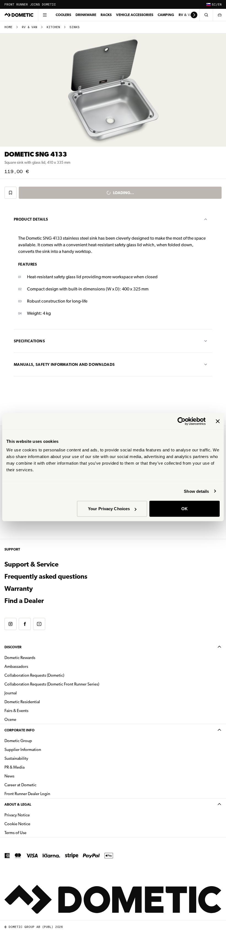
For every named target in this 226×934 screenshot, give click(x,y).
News (26, 776)
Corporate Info (19, 730)
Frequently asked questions (45, 576)
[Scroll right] (194, 15)
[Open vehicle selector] (219, 15)
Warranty (18, 588)
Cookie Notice (17, 823)
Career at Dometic (37, 784)
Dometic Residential (39, 701)
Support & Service (31, 564)
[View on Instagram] (10, 624)
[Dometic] (19, 15)
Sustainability (16, 758)
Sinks (74, 27)
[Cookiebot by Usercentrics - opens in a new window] (181, 421)
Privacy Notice (17, 815)
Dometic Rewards (19, 657)
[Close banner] (218, 421)
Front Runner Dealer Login (27, 793)
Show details (196, 491)
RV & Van (187, 15)
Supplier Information (22, 749)
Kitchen (53, 27)
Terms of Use (15, 832)
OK (184, 508)
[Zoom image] (113, 90)
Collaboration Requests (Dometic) (34, 675)
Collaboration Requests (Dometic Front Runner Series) (51, 684)
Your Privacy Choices (109, 508)
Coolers (63, 15)
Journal (10, 692)
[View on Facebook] (25, 624)
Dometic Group (35, 740)
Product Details (31, 219)
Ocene (10, 719)
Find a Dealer (24, 601)
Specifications (29, 341)
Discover (12, 647)
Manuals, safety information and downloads (64, 364)
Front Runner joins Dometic (30, 4)
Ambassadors (16, 666)
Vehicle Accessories (134, 15)
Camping (166, 15)
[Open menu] (44, 15)
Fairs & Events (16, 710)
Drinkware (86, 15)
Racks (106, 15)
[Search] (206, 15)
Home (8, 27)
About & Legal (17, 804)
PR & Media (31, 767)
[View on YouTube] (39, 624)
